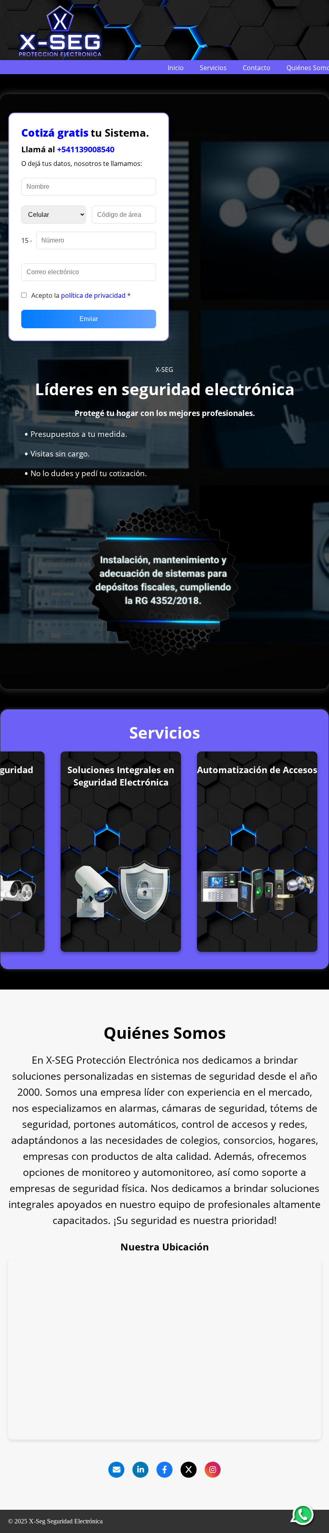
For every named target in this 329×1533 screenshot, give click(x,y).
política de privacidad (93, 295)
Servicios (213, 67)
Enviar (88, 318)
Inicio (176, 67)
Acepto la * (80, 295)
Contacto (256, 67)
